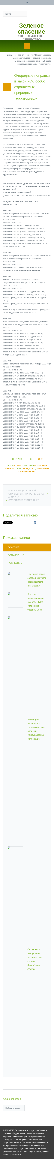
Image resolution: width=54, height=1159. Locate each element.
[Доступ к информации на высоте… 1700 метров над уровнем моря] (15, 600)
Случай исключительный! (23, 500)
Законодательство (21, 58)
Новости (29, 55)
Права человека (42, 55)
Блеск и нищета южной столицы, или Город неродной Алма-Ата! (26, 493)
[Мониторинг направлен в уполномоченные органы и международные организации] (15, 729)
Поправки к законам (41, 58)
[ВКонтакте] (35, 522)
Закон (24, 468)
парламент (42, 468)
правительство (27, 471)
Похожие (14, 547)
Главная (20, 55)
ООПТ (32, 468)
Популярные (16, 555)
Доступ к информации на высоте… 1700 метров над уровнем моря (35, 602)
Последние (15, 563)
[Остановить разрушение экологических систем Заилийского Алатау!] (15, 959)
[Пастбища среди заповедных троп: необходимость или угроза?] (15, 579)
